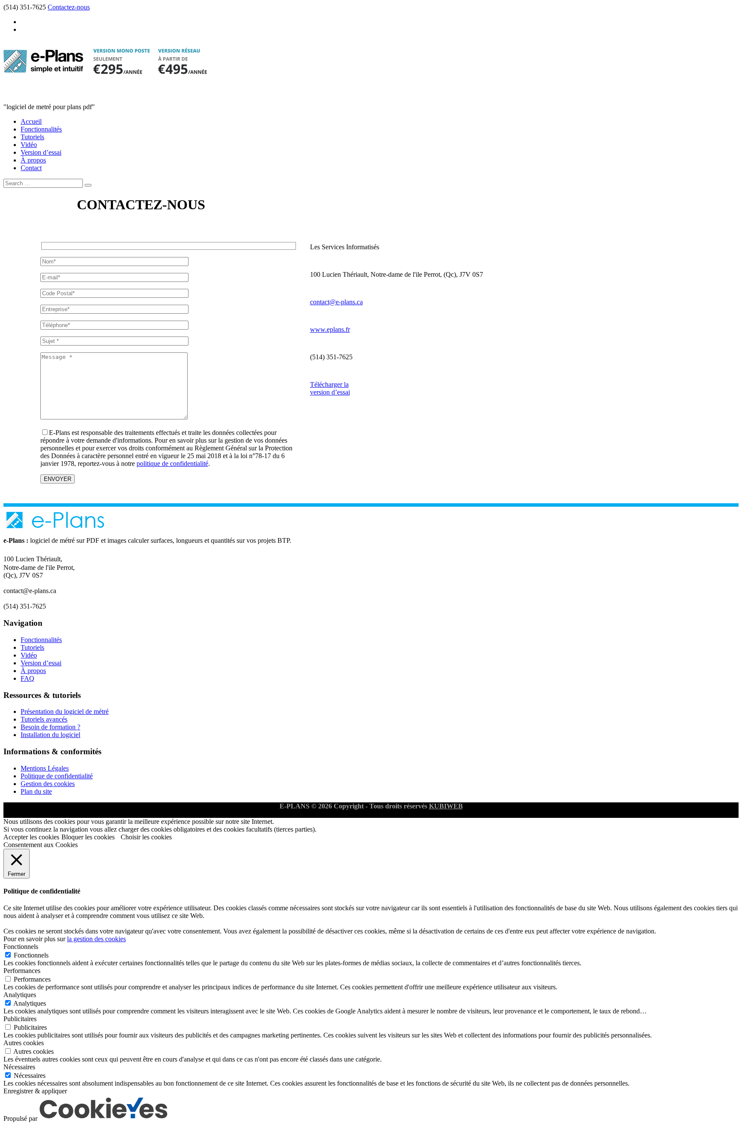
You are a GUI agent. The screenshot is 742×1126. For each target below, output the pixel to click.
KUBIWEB (446, 806)
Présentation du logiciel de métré (65, 711)
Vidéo (29, 144)
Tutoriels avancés (44, 719)
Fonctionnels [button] (20, 946)
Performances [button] (21, 970)
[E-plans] (105, 86)
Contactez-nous (69, 7)
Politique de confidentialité (57, 776)
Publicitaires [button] (19, 1018)
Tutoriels (32, 137)
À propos (33, 160)
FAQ (27, 678)
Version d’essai (41, 152)
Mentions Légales (45, 768)
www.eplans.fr (330, 329)
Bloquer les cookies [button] (88, 837)
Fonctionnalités (41, 129)
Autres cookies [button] (23, 1042)
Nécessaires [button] (19, 1067)
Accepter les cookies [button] (31, 837)
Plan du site (36, 791)
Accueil (31, 121)
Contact (31, 167)
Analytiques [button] (19, 994)
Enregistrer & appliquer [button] (35, 1091)
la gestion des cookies (96, 938)
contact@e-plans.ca (336, 302)
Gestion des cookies (48, 783)
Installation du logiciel (50, 734)
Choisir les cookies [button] (146, 837)
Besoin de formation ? (50, 727)
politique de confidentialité (172, 463)
